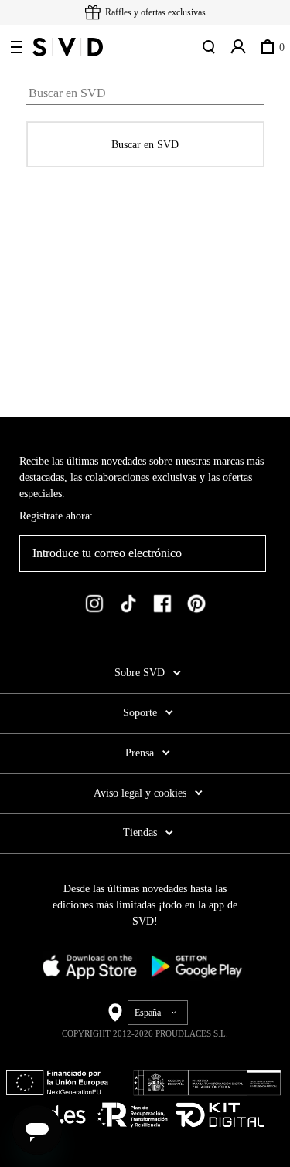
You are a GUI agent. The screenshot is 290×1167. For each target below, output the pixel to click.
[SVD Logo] (67, 47)
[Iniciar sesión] (238, 47)
